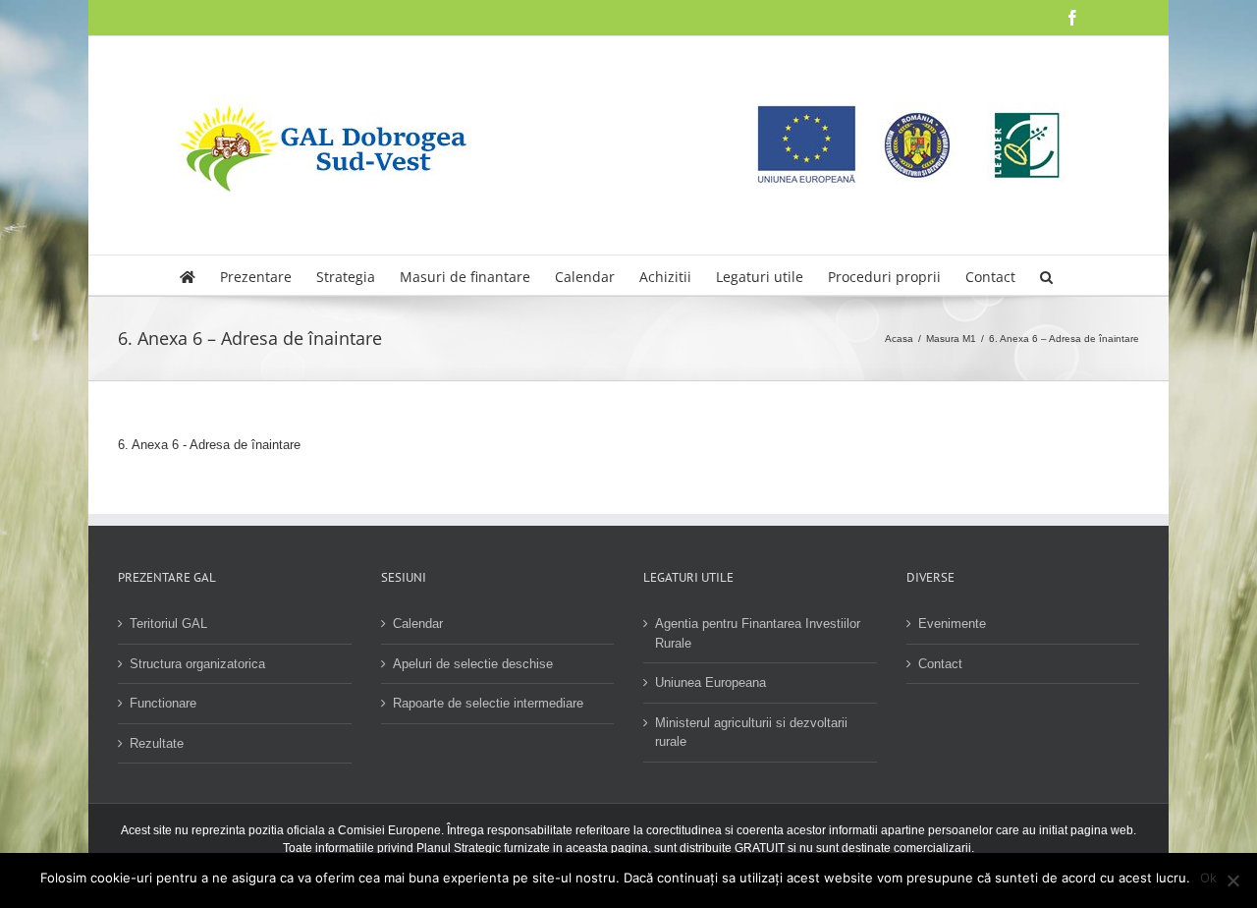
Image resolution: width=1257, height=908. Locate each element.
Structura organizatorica (197, 663)
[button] (1046, 275)
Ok (1208, 877)
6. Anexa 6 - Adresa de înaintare (209, 444)
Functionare (163, 703)
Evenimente (952, 623)
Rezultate (157, 743)
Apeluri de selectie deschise (473, 663)
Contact (940, 663)
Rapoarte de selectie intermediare (488, 703)
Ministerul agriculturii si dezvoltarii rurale (751, 732)
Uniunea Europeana (710, 682)
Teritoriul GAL (168, 623)
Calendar (418, 623)
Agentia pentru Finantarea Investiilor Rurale (757, 633)
